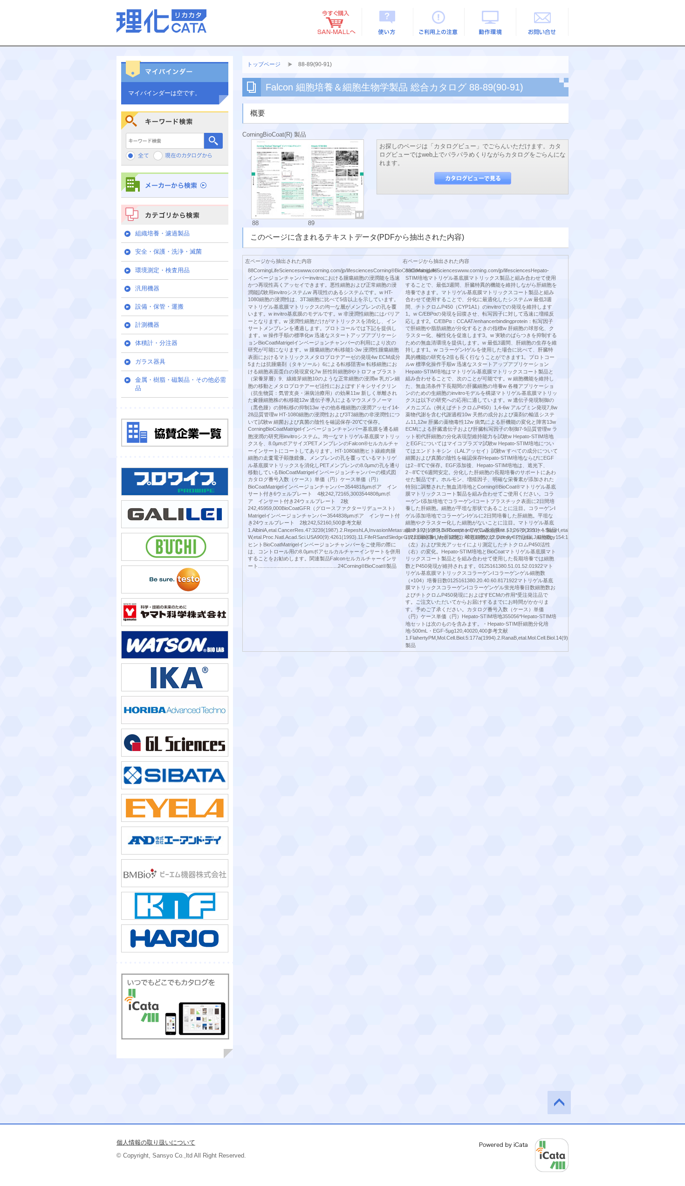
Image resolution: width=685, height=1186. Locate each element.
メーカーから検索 (174, 184)
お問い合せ (543, 22)
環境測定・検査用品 (162, 270)
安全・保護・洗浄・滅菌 (168, 251)
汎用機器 (147, 288)
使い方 (387, 22)
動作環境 (491, 22)
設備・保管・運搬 (159, 306)
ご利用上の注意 (439, 22)
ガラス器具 (150, 361)
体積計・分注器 (156, 342)
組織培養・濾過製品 (162, 233)
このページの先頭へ (559, 1102)
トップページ (264, 64)
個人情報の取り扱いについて (155, 1142)
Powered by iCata (524, 1155)
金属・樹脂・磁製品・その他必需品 (180, 384)
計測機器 (147, 324)
